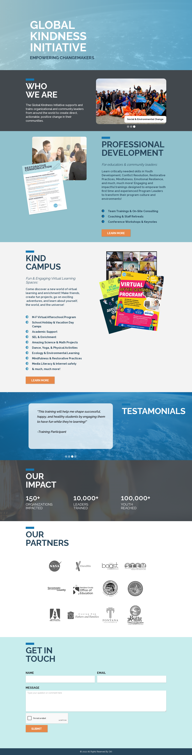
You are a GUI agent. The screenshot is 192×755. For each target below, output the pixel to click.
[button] (128, 126)
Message (32, 687)
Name (30, 672)
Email (101, 672)
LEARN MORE (116, 233)
